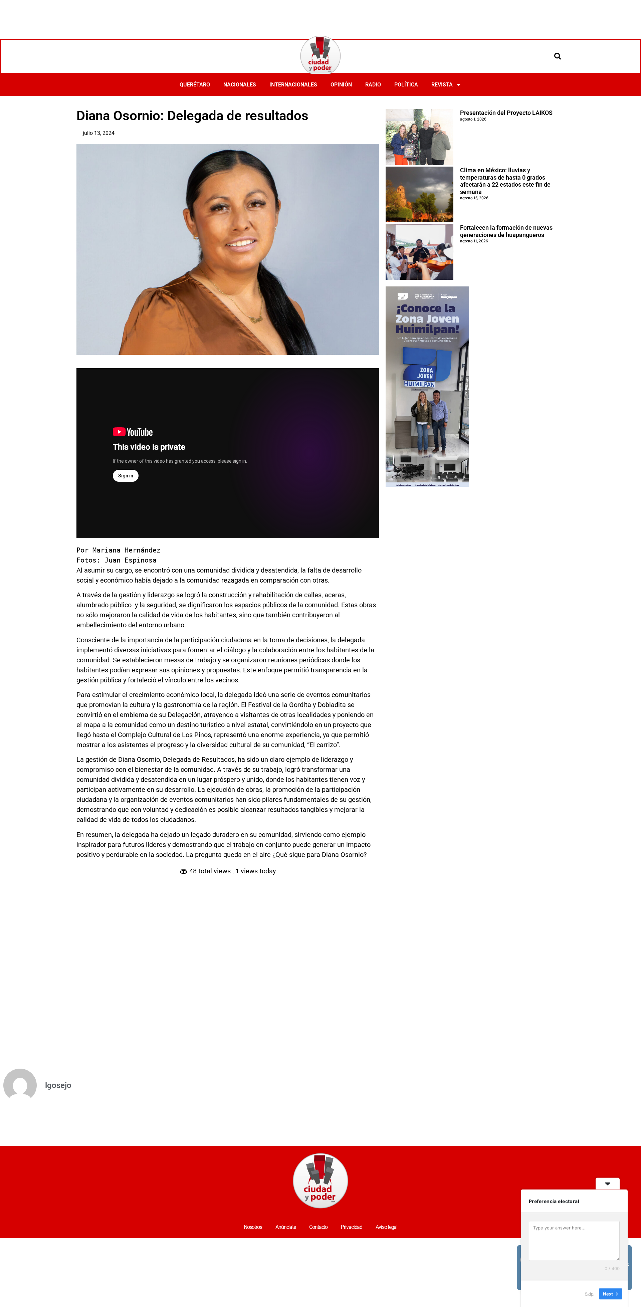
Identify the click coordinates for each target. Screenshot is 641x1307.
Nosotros (253, 1227)
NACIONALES (239, 84)
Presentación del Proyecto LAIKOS (506, 112)
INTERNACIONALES (293, 84)
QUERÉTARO (195, 84)
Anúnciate (285, 1227)
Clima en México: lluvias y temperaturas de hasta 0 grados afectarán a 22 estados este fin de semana (505, 181)
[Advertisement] (320, 18)
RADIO (373, 84)
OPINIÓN (341, 84)
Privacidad (351, 1227)
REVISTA (442, 84)
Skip (589, 1293)
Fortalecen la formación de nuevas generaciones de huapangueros (506, 231)
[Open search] (557, 55)
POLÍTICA (406, 84)
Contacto (318, 1227)
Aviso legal (386, 1227)
